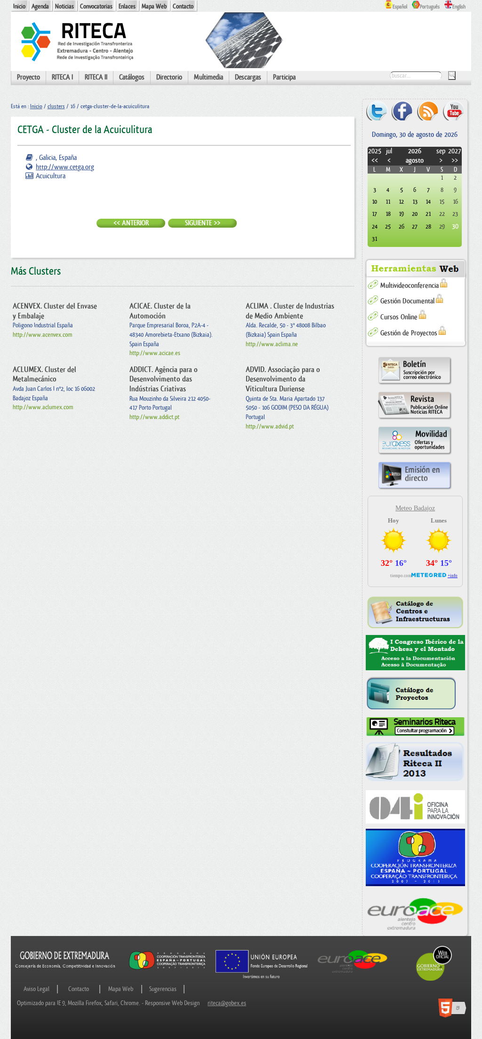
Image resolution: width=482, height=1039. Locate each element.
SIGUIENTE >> (202, 223)
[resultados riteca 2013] (415, 763)
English (459, 6)
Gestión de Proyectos (408, 333)
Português (430, 6)
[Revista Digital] (414, 418)
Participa (284, 77)
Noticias (64, 6)
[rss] (427, 110)
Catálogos (132, 77)
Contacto (183, 6)
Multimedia (208, 77)
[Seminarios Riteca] (415, 727)
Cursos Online (399, 317)
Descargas (248, 77)
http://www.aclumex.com (43, 407)
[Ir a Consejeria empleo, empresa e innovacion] (65, 974)
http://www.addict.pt (154, 417)
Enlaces (127, 6)
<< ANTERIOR (131, 223)
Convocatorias (96, 6)
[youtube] (453, 110)
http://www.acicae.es (154, 353)
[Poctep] (415, 857)
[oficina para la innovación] (415, 807)
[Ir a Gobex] (434, 979)
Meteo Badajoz (415, 508)
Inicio (19, 6)
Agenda (40, 6)
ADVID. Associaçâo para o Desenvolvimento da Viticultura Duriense (283, 379)
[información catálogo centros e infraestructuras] (415, 612)
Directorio (169, 77)
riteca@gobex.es (227, 1003)
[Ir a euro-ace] (352, 973)
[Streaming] (414, 488)
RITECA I (62, 77)
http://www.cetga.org (65, 167)
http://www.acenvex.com (42, 335)
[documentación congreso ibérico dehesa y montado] (415, 653)
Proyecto (28, 77)
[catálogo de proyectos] (415, 694)
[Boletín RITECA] (414, 384)
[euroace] (415, 912)
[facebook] (402, 110)
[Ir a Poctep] (167, 968)
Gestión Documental (407, 301)
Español (400, 6)
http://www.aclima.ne (272, 344)
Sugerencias (163, 989)
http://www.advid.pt (270, 426)
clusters (56, 106)
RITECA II (96, 77)
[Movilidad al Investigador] (414, 454)
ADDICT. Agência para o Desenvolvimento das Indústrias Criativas (163, 379)
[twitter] (376, 110)
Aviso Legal (36, 989)
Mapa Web (154, 6)
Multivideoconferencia (409, 285)
